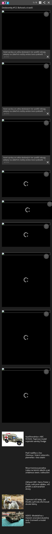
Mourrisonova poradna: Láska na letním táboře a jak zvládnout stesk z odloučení (37, 470)
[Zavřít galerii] (48, 2)
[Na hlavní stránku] (5, 2)
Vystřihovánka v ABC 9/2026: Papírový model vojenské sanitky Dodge (36, 438)
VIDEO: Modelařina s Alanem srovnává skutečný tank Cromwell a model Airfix (37, 519)
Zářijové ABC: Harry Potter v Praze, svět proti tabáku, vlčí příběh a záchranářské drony (37, 485)
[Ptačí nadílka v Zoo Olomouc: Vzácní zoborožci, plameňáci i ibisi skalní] (13, 455)
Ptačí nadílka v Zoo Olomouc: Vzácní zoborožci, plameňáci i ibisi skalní (37, 455)
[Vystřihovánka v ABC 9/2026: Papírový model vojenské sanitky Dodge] (13, 439)
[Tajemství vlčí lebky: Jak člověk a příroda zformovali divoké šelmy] (13, 501)
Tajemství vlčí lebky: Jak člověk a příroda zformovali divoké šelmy (37, 501)
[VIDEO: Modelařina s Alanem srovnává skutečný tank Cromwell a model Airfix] (13, 519)
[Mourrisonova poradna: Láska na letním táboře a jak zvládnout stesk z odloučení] (13, 470)
